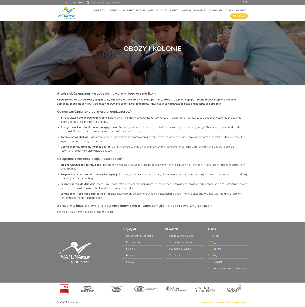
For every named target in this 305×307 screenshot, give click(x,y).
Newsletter (132, 255)
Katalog (153, 10)
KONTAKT (64, 2)
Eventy (174, 10)
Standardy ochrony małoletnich (229, 268)
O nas (215, 235)
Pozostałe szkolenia (180, 248)
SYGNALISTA (216, 10)
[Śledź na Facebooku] (243, 2)
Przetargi (217, 261)
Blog (214, 255)
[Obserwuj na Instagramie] (246, 2)
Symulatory (175, 255)
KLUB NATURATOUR (134, 10)
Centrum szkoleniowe (181, 235)
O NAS (229, 10)
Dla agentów (133, 242)
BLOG (164, 10)
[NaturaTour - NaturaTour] (66, 13)
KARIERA (186, 10)
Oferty (113, 10)
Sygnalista (218, 242)
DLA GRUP (200, 10)
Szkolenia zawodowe (180, 242)
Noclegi (130, 261)
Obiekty (99, 10)
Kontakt (241, 10)
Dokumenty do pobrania (139, 235)
